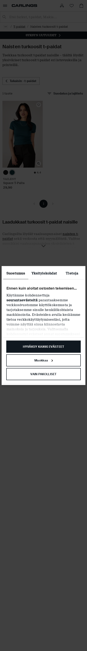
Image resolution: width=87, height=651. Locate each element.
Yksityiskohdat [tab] (44, 273)
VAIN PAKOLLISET (43, 374)
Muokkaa (41, 360)
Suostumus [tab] (15, 273)
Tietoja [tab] (72, 273)
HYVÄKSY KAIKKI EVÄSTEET (43, 347)
